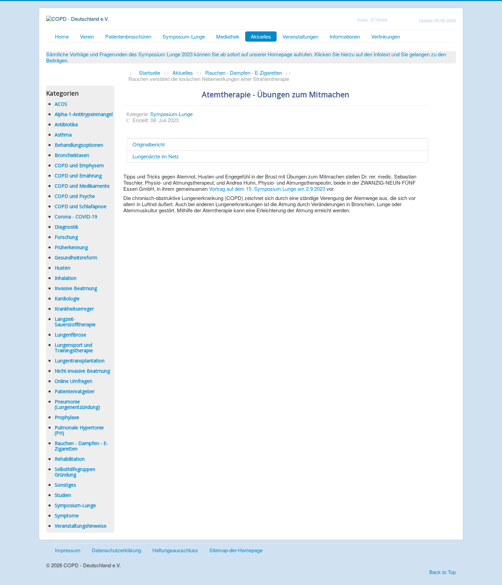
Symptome (67, 515)
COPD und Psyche (75, 196)
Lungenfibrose (70, 334)
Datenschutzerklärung (116, 550)
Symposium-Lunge (184, 36)
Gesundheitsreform (76, 257)
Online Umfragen (73, 381)
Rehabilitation (70, 459)
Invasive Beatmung (76, 288)
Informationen (345, 36)
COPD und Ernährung (78, 175)
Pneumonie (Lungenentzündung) (77, 404)
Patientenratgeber (75, 391)
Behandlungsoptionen (79, 145)
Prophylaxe (67, 417)
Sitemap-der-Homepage (236, 550)
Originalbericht (149, 144)
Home (62, 36)
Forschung (66, 237)
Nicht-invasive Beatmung (82, 371)
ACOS (61, 104)
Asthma (63, 134)
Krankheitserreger (74, 308)
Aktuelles (261, 36)
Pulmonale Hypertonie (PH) (79, 430)
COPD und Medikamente (82, 186)
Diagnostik (66, 227)
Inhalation (65, 278)
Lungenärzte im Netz (156, 156)
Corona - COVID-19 (76, 216)
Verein (87, 36)
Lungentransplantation (79, 360)
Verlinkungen (385, 36)
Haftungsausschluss (175, 550)
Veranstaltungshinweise (81, 526)
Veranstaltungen (300, 36)
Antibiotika (66, 124)
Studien (63, 495)
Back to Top (442, 571)
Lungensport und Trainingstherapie (74, 348)
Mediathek (227, 36)
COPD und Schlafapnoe (81, 206)
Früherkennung (71, 247)
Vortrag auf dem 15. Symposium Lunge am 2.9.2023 (267, 188)
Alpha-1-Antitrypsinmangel (84, 114)
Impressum (68, 550)
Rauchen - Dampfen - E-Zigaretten (81, 446)
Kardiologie (67, 298)
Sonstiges (65, 485)
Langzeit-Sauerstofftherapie (75, 322)
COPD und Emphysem (79, 165)
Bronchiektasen (72, 155)
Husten (62, 268)
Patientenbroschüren (128, 36)
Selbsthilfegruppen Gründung (75, 472)
